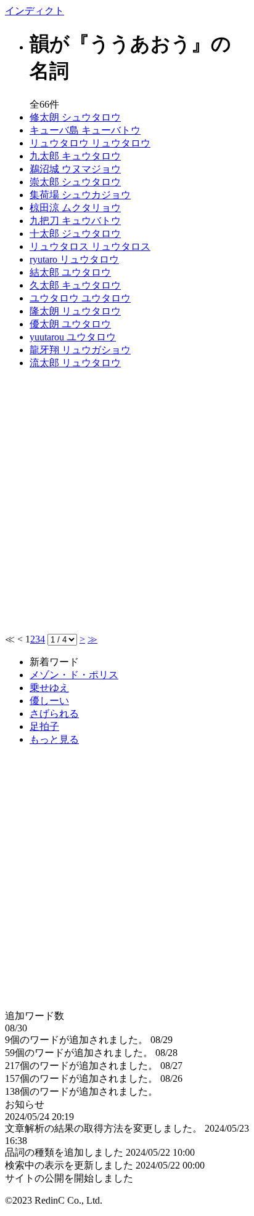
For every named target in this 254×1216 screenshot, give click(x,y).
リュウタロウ (90, 143)
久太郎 (75, 285)
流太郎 (75, 363)
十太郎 (75, 233)
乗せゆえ (49, 687)
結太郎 (70, 272)
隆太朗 (75, 311)
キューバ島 (85, 130)
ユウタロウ (80, 298)
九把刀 (75, 220)
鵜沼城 (75, 169)
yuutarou (73, 337)
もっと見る (54, 739)
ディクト (34, 11)
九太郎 (75, 156)
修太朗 (75, 117)
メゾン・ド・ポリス (74, 675)
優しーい (49, 700)
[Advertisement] (127, 506)
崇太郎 (75, 182)
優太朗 (70, 324)
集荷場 (80, 195)
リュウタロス (90, 246)
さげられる (54, 713)
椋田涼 (75, 207)
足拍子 (44, 726)
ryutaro (74, 259)
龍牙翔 (80, 350)
